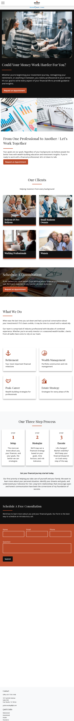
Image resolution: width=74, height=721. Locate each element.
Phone (52, 529)
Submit (8, 559)
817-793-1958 (11, 694)
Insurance (6, 720)
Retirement (6, 713)
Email (28, 529)
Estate (5, 717)
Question (6, 542)
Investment (6, 715)
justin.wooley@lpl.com (10, 705)
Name (5, 529)
